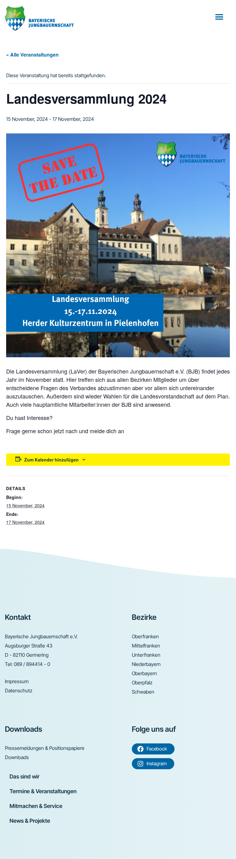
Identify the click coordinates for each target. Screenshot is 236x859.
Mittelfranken (146, 646)
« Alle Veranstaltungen (32, 54)
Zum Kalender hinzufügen (51, 460)
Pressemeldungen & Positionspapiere (45, 748)
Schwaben (143, 692)
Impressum (17, 681)
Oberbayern (144, 673)
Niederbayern (146, 664)
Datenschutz (18, 690)
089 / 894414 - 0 (32, 664)
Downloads (17, 757)
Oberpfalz (142, 682)
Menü (220, 16)
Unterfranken (146, 655)
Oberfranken (145, 636)
